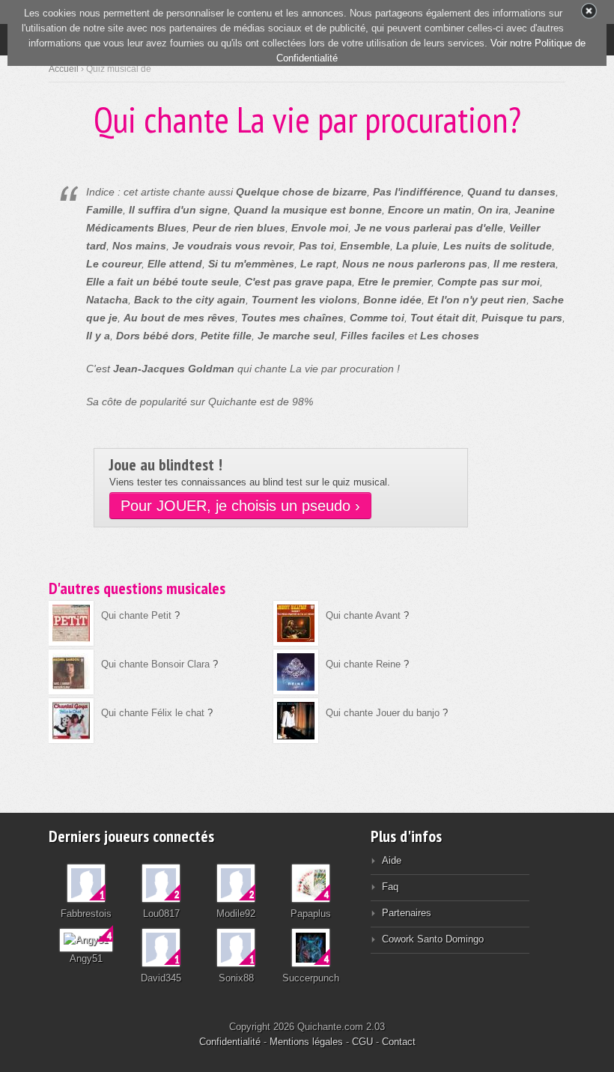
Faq (390, 886)
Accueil (64, 69)
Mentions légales (306, 1041)
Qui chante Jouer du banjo (383, 712)
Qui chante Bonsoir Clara (155, 664)
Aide (391, 860)
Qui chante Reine (363, 664)
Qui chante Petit (136, 615)
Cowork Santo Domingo (433, 939)
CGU (362, 1041)
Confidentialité (230, 1041)
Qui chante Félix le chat (152, 712)
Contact (399, 1041)
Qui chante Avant (363, 615)
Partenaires (406, 912)
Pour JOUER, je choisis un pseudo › (240, 505)
